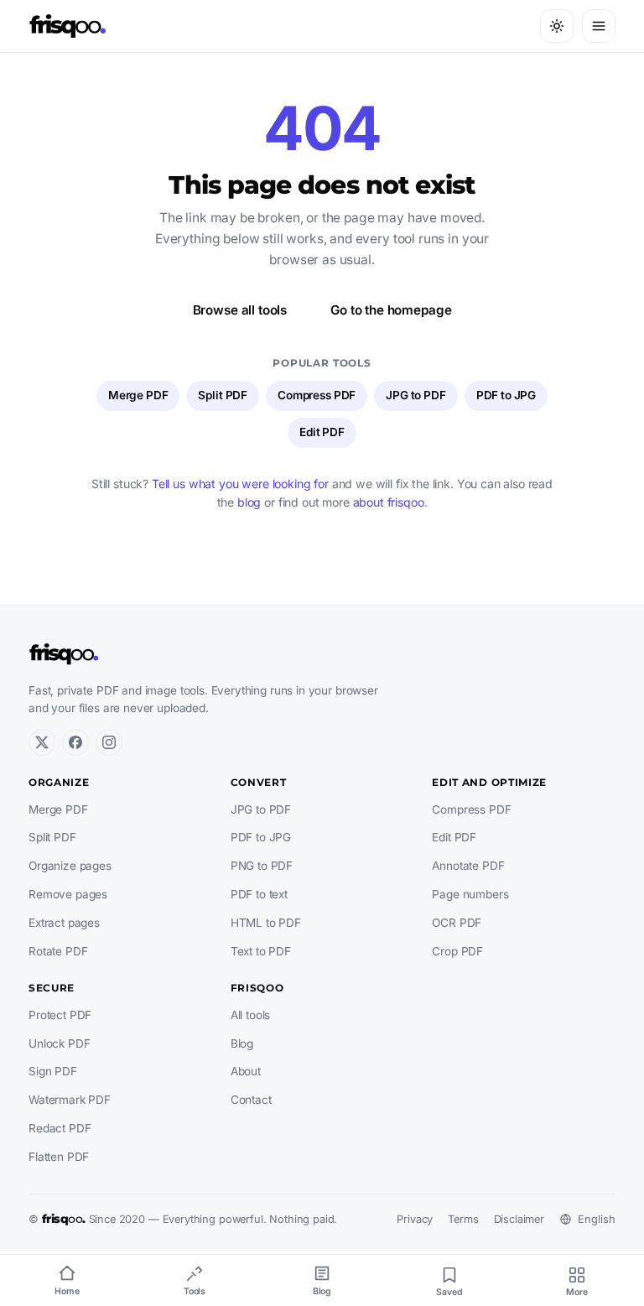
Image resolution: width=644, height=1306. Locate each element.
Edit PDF (322, 432)
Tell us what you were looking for (240, 483)
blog (249, 502)
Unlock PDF (59, 1043)
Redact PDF (60, 1128)
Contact (251, 1099)
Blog (242, 1043)
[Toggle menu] (598, 26)
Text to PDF (261, 951)
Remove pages (68, 894)
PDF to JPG (506, 395)
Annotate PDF (468, 865)
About (246, 1071)
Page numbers (470, 894)
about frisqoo (388, 502)
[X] (42, 742)
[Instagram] (109, 742)
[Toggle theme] (557, 26)
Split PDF (222, 395)
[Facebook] (75, 742)
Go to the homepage (390, 310)
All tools (251, 1015)
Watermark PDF (70, 1099)
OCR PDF (456, 922)
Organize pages (70, 865)
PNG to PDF (262, 865)
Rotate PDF (58, 951)
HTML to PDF (266, 922)
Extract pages (64, 922)
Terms (463, 1219)
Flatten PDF (59, 1156)
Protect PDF (60, 1015)
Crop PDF (457, 951)
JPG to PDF (415, 395)
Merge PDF (138, 395)
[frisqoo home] (68, 26)
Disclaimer (519, 1219)
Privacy (415, 1219)
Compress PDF (317, 395)
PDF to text (259, 894)
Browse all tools (240, 310)
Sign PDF (53, 1071)
